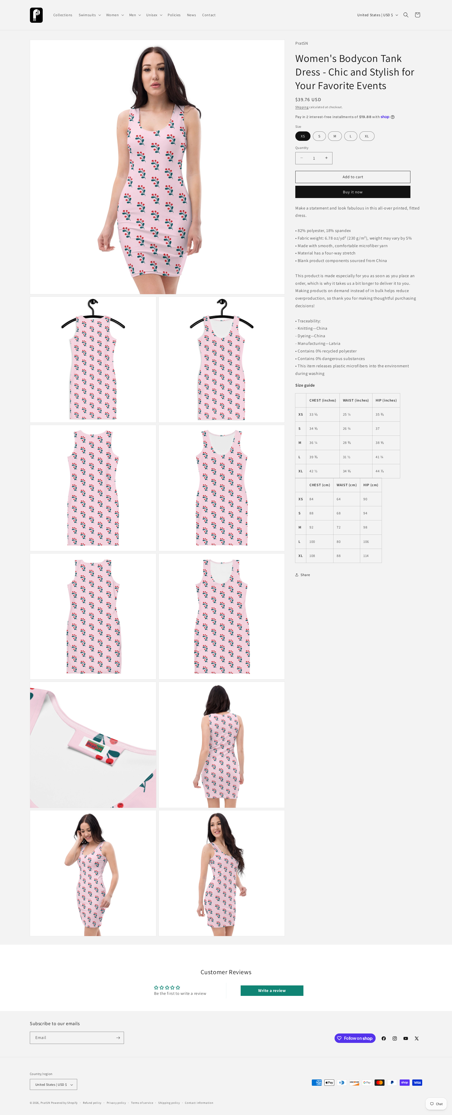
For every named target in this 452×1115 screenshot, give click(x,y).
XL (367, 135)
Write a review (272, 990)
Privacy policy (116, 1103)
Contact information (199, 1103)
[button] (89, 14)
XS (303, 135)
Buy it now (353, 191)
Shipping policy (169, 1103)
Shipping (302, 107)
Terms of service (142, 1103)
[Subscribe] (118, 1038)
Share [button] (305, 574)
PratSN (45, 1103)
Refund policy (92, 1103)
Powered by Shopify (64, 1103)
